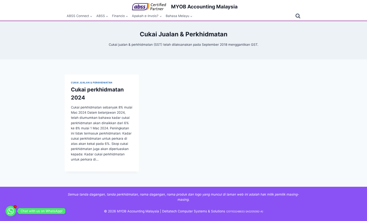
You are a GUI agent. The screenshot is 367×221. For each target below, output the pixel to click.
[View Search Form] (298, 16)
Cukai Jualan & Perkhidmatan (91, 82)
